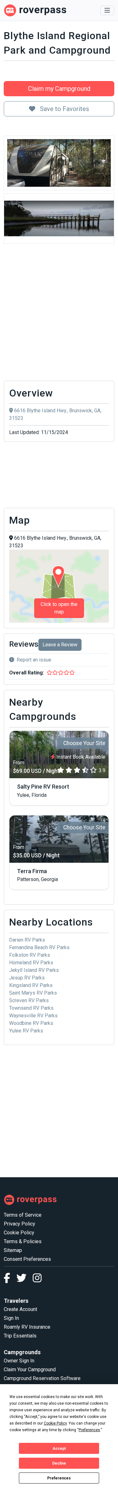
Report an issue (34, 660)
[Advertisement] (59, 314)
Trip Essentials (20, 1336)
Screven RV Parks (29, 1000)
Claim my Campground (59, 88)
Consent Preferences (27, 1259)
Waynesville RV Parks (33, 1016)
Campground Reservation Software (42, 1378)
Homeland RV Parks (31, 963)
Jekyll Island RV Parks (34, 970)
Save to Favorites (63, 109)
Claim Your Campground (30, 1370)
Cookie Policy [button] (55, 1423)
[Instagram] (37, 1280)
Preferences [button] (89, 1430)
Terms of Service (23, 1215)
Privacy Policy (19, 1224)
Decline (59, 1463)
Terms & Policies (23, 1241)
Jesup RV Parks (27, 978)
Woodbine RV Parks (31, 1023)
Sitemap (13, 1250)
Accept (59, 1448)
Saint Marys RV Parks (33, 993)
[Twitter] (24, 1280)
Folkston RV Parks (29, 955)
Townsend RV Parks (31, 1008)
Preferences (59, 1478)
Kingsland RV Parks (31, 985)
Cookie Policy (19, 1233)
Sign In (11, 1318)
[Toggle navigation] (107, 10)
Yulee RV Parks (26, 1031)
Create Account (20, 1309)
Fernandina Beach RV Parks (39, 947)
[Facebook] (10, 1280)
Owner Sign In (19, 1361)
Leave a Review (59, 645)
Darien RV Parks (27, 940)
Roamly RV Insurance (27, 1327)
